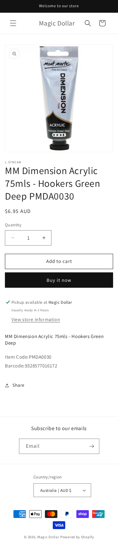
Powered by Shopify (77, 537)
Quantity (13, 225)
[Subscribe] (92, 446)
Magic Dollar (48, 537)
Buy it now (59, 280)
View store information (35, 319)
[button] (13, 23)
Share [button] (18, 385)
